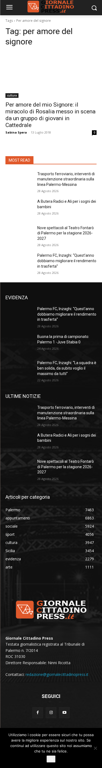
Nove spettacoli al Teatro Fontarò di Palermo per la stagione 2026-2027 (65, 233)
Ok (51, 759)
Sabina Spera (16, 132)
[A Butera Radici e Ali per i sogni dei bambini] (19, 208)
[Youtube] (64, 712)
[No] (95, 748)
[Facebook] (37, 712)
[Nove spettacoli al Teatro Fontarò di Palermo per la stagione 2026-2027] (19, 234)
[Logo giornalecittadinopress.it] (51, 609)
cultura (12, 95)
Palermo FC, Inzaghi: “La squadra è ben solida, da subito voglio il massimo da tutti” (66, 368)
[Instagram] (51, 712)
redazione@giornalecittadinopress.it (57, 674)
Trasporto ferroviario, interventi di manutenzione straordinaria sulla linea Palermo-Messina (66, 179)
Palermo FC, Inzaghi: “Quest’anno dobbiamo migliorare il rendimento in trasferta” (66, 260)
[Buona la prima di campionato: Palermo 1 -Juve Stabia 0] (19, 343)
